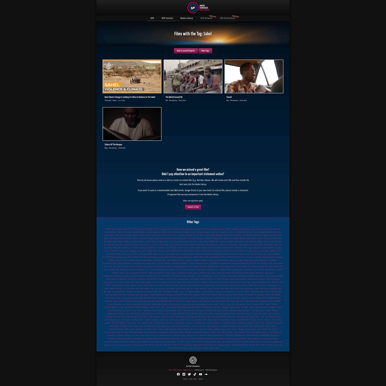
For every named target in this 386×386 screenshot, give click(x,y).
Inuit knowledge (271, 285)
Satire (279, 317)
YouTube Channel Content (179, 348)
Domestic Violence (132, 257)
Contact (107, 251)
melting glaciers (160, 295)
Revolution (130, 317)
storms (239, 326)
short (262, 320)
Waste (253, 342)
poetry (219, 307)
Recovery (161, 313)
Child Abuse (253, 241)
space (141, 326)
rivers (186, 317)
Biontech (162, 238)
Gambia (151, 273)
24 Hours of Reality (138, 229)
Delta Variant (135, 254)
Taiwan (196, 329)
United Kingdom (264, 335)
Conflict (245, 248)
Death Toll (114, 254)
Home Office (225, 279)
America (119, 232)
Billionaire (136, 238)
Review (124, 317)
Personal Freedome (110, 307)
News (144, 301)
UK (206, 335)
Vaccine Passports (266, 338)
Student (267, 326)
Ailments (228, 229)
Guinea (257, 276)
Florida (106, 270)
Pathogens (255, 304)
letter (160, 292)
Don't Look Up (143, 257)
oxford (170, 304)
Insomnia (167, 285)
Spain (153, 326)
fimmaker (227, 266)
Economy (112, 260)
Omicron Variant (137, 304)
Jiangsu (196, 288)
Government (126, 276)
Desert (163, 254)
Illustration (196, 282)
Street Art (245, 326)
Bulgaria (120, 241)
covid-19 (168, 251)
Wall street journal (227, 342)
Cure (246, 251)
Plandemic (152, 307)
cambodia (160, 241)
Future (127, 273)
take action (202, 329)
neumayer (122, 301)
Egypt (164, 260)
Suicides (132, 329)
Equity (120, 263)
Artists (247, 232)
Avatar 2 (175, 235)
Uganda (202, 335)
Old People (278, 301)
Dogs (125, 257)
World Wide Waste (254, 345)
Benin (270, 235)
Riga (136, 317)
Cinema (141, 244)
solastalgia (226, 323)
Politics (251, 307)
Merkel (185, 295)
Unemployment (229, 335)
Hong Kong (106, 282)
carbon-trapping (203, 241)
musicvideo (209, 298)
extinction (205, 263)
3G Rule (150, 229)
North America (216, 301)
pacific (189, 304)
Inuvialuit (112, 288)
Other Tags (205, 51)
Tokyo (235, 332)
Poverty (128, 310)
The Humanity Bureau (150, 332)
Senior (215, 320)
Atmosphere (128, 235)
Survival (154, 329)
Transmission (277, 332)
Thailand (264, 329)
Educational (138, 260)
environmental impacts (110, 263)
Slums (134, 323)
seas (192, 320)
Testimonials (252, 329)
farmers (105, 266)
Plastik (199, 307)
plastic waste (192, 307)
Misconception (249, 295)
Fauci (114, 266)
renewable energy (257, 313)
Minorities (241, 295)
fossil (164, 270)
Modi (272, 295)
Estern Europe (136, 263)
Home (219, 279)
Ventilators (145, 342)
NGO (162, 301)
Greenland (216, 276)
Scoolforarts (154, 320)
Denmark (149, 254)
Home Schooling (235, 279)
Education (131, 260)
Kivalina (267, 288)
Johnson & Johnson (213, 288)
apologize (207, 232)
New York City (130, 301)
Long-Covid (218, 292)
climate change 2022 (212, 244)
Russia (247, 317)
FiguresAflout (148, 266)
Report (265, 313)
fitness (276, 266)
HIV (216, 279)
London (205, 292)
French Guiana (248, 270)
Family (270, 263)
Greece (199, 276)
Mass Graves (114, 295)
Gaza (155, 273)
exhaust (153, 263)
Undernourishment (218, 335)
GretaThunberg (242, 276)
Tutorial (152, 335)
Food (117, 270)
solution (250, 323)
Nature (265, 298)
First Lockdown (252, 266)
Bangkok (212, 235)
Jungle (227, 288)
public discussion (189, 310)
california (147, 241)
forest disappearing (156, 270)
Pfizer (122, 307)
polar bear (237, 307)
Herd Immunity (195, 279)
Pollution (257, 307)
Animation (164, 232)
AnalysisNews (127, 232)
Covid (155, 251)
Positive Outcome (113, 310)
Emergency (189, 260)
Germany (195, 273)
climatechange (107, 248)
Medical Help (139, 295)
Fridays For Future (258, 270)
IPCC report (119, 288)
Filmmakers (203, 266)
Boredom (260, 238)
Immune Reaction (224, 282)
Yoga (280, 345)
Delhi (128, 254)
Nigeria (171, 301)
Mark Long (274, 292)
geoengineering (182, 273)
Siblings (279, 320)
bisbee (174, 238)
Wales (219, 342)
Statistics (194, 326)
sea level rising (173, 320)
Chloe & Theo (116, 244)
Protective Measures (170, 310)
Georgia (190, 273)
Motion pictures (127, 298)
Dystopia (206, 257)
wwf (267, 345)
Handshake (279, 276)
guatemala (250, 276)
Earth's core (241, 257)
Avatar (169, 235)
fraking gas (222, 270)
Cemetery (222, 241)
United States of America (124, 338)
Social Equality (179, 323)
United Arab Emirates (253, 335)
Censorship (229, 241)
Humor (132, 282)
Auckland (135, 235)
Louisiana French (231, 292)
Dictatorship (199, 254)
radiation (268, 310)
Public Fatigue (199, 310)
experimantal (176, 263)
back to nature (204, 235)
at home (117, 235)
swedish (166, 329)
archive (213, 232)
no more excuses (179, 301)
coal (167, 248)
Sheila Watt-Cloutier (243, 320)
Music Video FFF (190, 298)
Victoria (152, 342)
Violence (173, 342)
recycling (173, 313)
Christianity (127, 244)
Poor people (264, 307)
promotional (147, 310)
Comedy (204, 248)
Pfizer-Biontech (129, 307)
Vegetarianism (125, 342)
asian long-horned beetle (265, 232)
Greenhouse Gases (207, 276)
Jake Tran (161, 288)
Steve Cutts (201, 326)
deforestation (122, 254)
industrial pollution (118, 285)
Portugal (278, 307)
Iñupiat (106, 288)
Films (222, 266)
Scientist (147, 320)
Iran (125, 288)
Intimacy (250, 285)
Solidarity (234, 323)
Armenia (229, 232)
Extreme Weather (214, 263)
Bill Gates (129, 238)
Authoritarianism (156, 235)
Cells (217, 241)
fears (122, 266)
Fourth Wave (210, 270)
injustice (146, 285)
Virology (187, 342)
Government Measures (164, 276)
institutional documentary (195, 285)
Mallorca (262, 292)
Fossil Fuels (192, 270)
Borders (254, 238)
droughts (195, 257)
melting (152, 295)
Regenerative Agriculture (222, 313)
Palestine (209, 304)
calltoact (154, 241)
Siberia (274, 320)
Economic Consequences (269, 257)
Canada (166, 241)
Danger (267, 251)
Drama (179, 257)
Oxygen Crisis (177, 304)
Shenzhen (253, 320)
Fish (266, 266)
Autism (164, 235)
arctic (217, 232)
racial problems (255, 310)
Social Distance (169, 323)
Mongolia (277, 295)
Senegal (210, 320)
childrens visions (268, 241)
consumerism (279, 248)
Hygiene (148, 282)
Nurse (237, 301)
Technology (241, 329)
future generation (135, 273)
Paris (233, 304)
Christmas (135, 244)
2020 (125, 229)
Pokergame (225, 307)
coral (138, 251)
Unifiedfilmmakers (240, 335)
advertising (197, 229)
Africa (208, 229)
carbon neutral (193, 241)
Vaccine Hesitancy (230, 338)
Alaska (258, 229)
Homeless (243, 279)
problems (140, 310)
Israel (152, 288)
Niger (166, 301)
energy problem (238, 260)
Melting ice (169, 295)
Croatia (237, 251)
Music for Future (163, 298)
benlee (275, 235)
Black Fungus (200, 238)
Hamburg (272, 276)
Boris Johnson (268, 238)
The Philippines (173, 332)
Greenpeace (223, 276)
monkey (107, 298)
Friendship (279, 270)
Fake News (264, 263)
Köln (105, 292)
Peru (118, 307)
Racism (263, 310)
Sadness (257, 317)
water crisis (259, 342)
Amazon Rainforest (110, 232)
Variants (117, 342)
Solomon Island (242, 323)
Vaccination (200, 338)
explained (198, 263)
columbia (198, 248)
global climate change (223, 273)
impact (249, 282)
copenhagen (132, 251)
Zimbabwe (205, 348)
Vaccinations (220, 338)
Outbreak (164, 304)
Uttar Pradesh (192, 338)
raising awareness (112, 313)
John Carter (203, 288)
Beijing (255, 235)
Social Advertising (158, 323)
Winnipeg (184, 345)
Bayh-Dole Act (238, 235)
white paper (159, 345)
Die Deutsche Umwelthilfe (211, 254)
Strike (251, 326)
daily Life (256, 251)
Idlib (184, 282)
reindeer (233, 313)
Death (108, 254)
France (228, 270)
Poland (231, 307)
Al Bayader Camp (245, 229)
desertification (170, 254)
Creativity (197, 251)
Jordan (222, 288)
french (241, 270)
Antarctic (171, 232)
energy (231, 260)
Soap (150, 323)
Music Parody (173, 298)
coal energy (173, 248)
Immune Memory (213, 282)
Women (190, 345)
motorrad (135, 298)
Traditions (265, 332)
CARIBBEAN (212, 241)
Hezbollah (203, 279)
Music (155, 298)
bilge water (122, 238)
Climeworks (125, 248)
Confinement (238, 248)
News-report (151, 301)
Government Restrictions (179, 276)
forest (147, 270)
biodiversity (143, 238)
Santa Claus (272, 317)
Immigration (204, 282)
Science (128, 320)
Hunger (143, 282)
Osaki (159, 304)
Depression (156, 254)
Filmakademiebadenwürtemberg (182, 266)
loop (223, 292)
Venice (139, 342)
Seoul (219, 320)
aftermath (214, 229)
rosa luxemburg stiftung (219, 317)
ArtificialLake (240, 232)
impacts (268, 282)
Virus (203, 342)
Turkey (147, 335)
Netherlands (108, 301)
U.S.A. (157, 335)
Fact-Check (253, 263)
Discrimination (258, 254)
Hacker (267, 276)
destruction (184, 254)
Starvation (174, 326)
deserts (178, 254)
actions (170, 229)
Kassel (237, 288)
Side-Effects (107, 323)
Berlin (280, 235)
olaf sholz (271, 301)
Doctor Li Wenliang (273, 254)
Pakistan (203, 304)
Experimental (184, 263)
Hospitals (122, 282)
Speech (163, 326)
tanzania (223, 329)
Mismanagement (259, 295)
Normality (195, 301)
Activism (176, 229)
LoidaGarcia (198, 292)
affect (203, 229)
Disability (241, 254)
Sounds (262, 323)
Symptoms (186, 329)
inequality (134, 285)
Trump (137, 335)
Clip (131, 248)
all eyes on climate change (269, 229)
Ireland (132, 288)
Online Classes (147, 304)
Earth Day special (231, 257)
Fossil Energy (171, 270)
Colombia (192, 248)
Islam (137, 288)
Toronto (248, 332)
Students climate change (116, 329)
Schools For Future (114, 320)
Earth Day (222, 257)
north (200, 301)
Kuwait (109, 292)
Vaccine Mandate (242, 338)
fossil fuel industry (182, 270)
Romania (204, 317)
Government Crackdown (138, 276)
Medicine (146, 295)
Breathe (279, 238)
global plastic (260, 273)
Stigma (208, 326)
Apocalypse (199, 232)
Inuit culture (262, 285)
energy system (248, 260)
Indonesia (108, 285)
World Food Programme (224, 345)
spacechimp (147, 326)
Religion (248, 313)
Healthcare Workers (184, 279)
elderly (169, 260)
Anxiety (193, 232)
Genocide (167, 273)
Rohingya (192, 317)
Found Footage (201, 270)
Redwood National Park (184, 313)
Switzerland (173, 329)
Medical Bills (131, 295)
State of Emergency (184, 326)
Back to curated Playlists (186, 51)
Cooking (121, 251)
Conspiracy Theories (268, 248)
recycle (167, 313)
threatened (205, 332)
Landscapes (129, 292)
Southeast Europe (133, 326)
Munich (151, 298)
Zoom (216, 348)
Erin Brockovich (127, 263)
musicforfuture (200, 298)
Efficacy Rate (158, 260)
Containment (114, 251)
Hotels (128, 282)
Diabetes (192, 254)
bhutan (106, 238)
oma (124, 304)
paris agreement (241, 304)
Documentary (119, 257)
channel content (238, 241)
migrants (215, 295)
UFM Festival (167, 18)
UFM (152, 18)
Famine (275, 263)
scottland (162, 320)
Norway (223, 301)
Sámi (266, 317)
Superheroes (139, 329)
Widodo (169, 345)
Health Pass (142, 279)
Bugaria (115, 241)
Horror (116, 282)
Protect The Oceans (157, 310)
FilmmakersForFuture (213, 266)
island (141, 288)
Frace (216, 270)
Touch (253, 332)
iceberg (168, 282)
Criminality (226, 251)
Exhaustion (160, 263)
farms (110, 266)
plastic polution (182, 307)
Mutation (216, 298)
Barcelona (226, 235)
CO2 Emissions (152, 248)
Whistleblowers (149, 345)
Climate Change (200, 244)
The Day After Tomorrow (136, 332)
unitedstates (137, 338)
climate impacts (233, 244)
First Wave (261, 266)
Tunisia (142, 335)
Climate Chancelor (189, 244)
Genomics (174, 273)
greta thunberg (232, 276)
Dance (262, 251)
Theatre (181, 332)
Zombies (211, 348)
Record (156, 313)
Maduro (247, 292)
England (256, 260)
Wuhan (263, 345)
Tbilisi (228, 329)
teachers (234, 329)
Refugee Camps (203, 313)
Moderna (267, 295)
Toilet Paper (229, 332)
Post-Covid (122, 310)
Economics (280, 257)
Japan (188, 288)
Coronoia (143, 251)
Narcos (248, 298)
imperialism (275, 282)
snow (138, 323)
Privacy (134, 310)
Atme (122, 235)
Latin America (148, 292)
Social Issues (189, 323)
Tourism (258, 332)
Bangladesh (219, 235)
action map (164, 229)
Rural (234, 317)
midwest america (206, 295)
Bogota (226, 238)
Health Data (123, 279)
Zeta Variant (197, 348)
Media (124, 295)
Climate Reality (268, 244)
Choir (122, 244)
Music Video (181, 298)
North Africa (207, 301)
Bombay (249, 238)
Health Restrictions (152, 279)
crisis (232, 251)
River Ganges (180, 317)
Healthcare (162, 279)
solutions (256, 323)
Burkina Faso (128, 241)
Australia (142, 235)
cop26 (126, 251)
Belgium (266, 235)
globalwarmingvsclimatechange (112, 276)
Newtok (158, 301)
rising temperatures (154, 317)
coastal (179, 248)
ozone (184, 304)
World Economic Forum (210, 345)
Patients (261, 304)
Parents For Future (225, 304)
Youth (169, 348)
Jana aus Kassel (170, 288)
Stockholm (224, 326)
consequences (257, 248)
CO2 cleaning (143, 248)
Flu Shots (112, 270)
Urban (182, 338)
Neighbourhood (272, 298)
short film (268, 320)
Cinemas (147, 244)
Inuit (255, 285)
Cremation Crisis (217, 251)
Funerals (122, 273)
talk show (210, 329)
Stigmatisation (215, 326)
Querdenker (246, 310)
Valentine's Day (108, 342)
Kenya (242, 288)
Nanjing (243, 298)
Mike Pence (228, 295)
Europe (148, 263)
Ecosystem (119, 260)
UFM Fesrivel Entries (179, 335)
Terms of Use (193, 379)
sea (167, 320)
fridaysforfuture (270, 270)
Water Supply (278, 342)
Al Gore (253, 229)
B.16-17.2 (196, 235)
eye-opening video (225, 263)
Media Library (187, 18)
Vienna (157, 342)
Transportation (111, 335)
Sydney (180, 329)
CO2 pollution (161, 248)
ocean (242, 301)
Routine (229, 317)
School (106, 320)
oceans (257, 301)
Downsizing (173, 257)
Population (272, 307)
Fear (118, 266)
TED (246, 329)
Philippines (138, 307)
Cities (156, 244)
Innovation (153, 285)
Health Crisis (115, 279)
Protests (180, 310)
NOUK (228, 301)
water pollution (268, 342)
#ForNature (120, 229)
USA (186, 338)
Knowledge (273, 288)
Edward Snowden (148, 260)
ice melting (162, 282)
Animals (143, 232)
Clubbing (135, 248)
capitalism (180, 241)
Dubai (201, 257)
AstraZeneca (277, 232)
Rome (209, 317)
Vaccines (275, 338)
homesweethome (252, 279)
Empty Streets (213, 260)
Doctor (265, 254)
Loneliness (211, 292)
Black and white (182, 238)
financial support (236, 266)
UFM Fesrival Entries (166, 335)
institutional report (210, 285)
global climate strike (237, 273)
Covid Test (161, 251)
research (276, 313)
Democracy (143, 254)
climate (171, 244)
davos (279, 251)
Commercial (210, 248)
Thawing (274, 329)
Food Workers (140, 270)
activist (182, 229)
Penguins (267, 304)
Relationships (241, 313)
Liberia (182, 292)
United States (112, 338)
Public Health (208, 310)
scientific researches (137, 320)
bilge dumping (113, 238)
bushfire (135, 241)
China (280, 241)
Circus (152, 244)
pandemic (216, 304)
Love (238, 292)
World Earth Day (198, 345)
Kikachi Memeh (249, 288)
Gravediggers (192, 276)
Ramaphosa (122, 313)
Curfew (251, 251)
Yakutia (271, 345)
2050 (130, 229)
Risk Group (164, 317)
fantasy (280, 263)
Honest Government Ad (273, 279)
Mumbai (146, 298)
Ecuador (125, 260)
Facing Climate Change (238, 263)
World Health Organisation (240, 345)
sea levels (182, 320)
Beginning (249, 235)
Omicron (128, 304)
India (281, 282)
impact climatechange (258, 282)
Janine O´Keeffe (180, 288)
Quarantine (233, 310)
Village (168, 342)
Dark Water (273, 251)
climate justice (243, 244)
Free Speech (234, 270)
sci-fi (123, 320)
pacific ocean (195, 304)
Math (120, 295)
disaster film (249, 254)
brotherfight (108, 241)
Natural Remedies (257, 298)
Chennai (246, 241)
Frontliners (115, 273)
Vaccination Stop (210, 338)
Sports (168, 326)
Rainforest (275, 310)
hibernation (210, 279)
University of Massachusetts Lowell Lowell (166, 338)
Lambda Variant (120, 292)
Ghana (209, 273)
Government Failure (151, 276)
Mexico (190, 295)
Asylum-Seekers (109, 235)
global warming (269, 273)
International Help (235, 285)
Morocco (119, 298)
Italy (156, 288)
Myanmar (229, 298)
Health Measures (133, 279)
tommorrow (241, 332)
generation (161, 273)
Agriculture (221, 229)
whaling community (138, 345)
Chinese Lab (107, 244)
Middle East (196, 295)
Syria (191, 329)
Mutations (223, 298)
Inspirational (175, 285)
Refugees (211, 313)
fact (247, 263)
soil (221, 323)
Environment (263, 260)
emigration (196, 260)
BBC (244, 235)
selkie (205, 320)
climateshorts (117, 248)
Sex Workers (226, 320)
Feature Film (128, 266)
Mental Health (178, 295)
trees (132, 335)
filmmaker (196, 266)
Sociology (216, 323)
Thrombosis (213, 332)
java (192, 288)
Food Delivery (124, 270)
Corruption (150, 251)
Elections (175, 260)
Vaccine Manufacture (254, 338)
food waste (132, 270)
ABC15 (158, 229)
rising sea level (142, 317)
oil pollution (263, 301)
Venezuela (133, 342)
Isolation (146, 288)
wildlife (175, 345)
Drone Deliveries (187, 257)
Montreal (113, 298)
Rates (128, 313)
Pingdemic (145, 307)
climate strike (278, 244)
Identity (179, 282)
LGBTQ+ (177, 292)
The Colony (125, 332)
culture (242, 251)
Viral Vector (180, 342)
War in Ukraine (245, 342)
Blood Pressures (218, 238)
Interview (244, 285)
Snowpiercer (144, 323)
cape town (172, 241)
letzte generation (168, 292)
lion (186, 292)
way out (113, 345)
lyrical (242, 292)
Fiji (154, 266)
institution (183, 285)
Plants (158, 307)
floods (281, 266)
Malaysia (253, 292)
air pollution (235, 229)
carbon (186, 241)
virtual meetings (196, 342)
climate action (179, 244)
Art (234, 232)
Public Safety (217, 310)
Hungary (137, 282)
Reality (144, 313)
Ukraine (210, 335)
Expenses (168, 263)
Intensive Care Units (223, 285)
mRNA (141, 298)
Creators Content (206, 251)
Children (260, 241)
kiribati (257, 288)
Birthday (168, 238)
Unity (143, 338)
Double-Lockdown (164, 257)
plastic (163, 307)
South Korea (123, 326)
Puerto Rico (225, 310)
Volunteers (213, 342)
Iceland (173, 282)
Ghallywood (202, 273)
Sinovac (129, 323)
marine (268, 292)
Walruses (237, 342)
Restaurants (109, 317)
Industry (127, 285)
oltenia (110, 304)
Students (273, 326)
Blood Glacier (208, 238)
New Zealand (138, 301)
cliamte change (163, 244)
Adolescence (189, 229)
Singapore (123, 323)
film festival (159, 266)
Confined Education (228, 248)
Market (280, 292)
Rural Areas (240, 317)
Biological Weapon (153, 238)
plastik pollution (207, 307)
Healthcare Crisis (172, 279)
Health (108, 279)
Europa (144, 263)
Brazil (274, 238)
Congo (250, 248)
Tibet (219, 332)
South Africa (269, 323)
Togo (223, 332)
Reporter (270, 313)
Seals (188, 320)
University (149, 338)
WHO (165, 345)
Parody (249, 304)
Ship (258, 320)
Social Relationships (200, 323)
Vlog (207, 342)
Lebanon (155, 292)
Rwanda (252, 317)
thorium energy (196, 332)
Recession (150, 313)
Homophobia (261, 279)
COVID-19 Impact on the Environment (183, 251)
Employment (204, 260)
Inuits (279, 285)
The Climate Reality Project (113, 332)
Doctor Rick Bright (108, 257)
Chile (276, 241)
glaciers (214, 273)
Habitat (262, 276)
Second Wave (198, 320)
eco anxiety (249, 257)
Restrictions (117, 317)
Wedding (129, 345)
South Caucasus (114, 326)
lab (113, 292)
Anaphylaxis (136, 232)
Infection (140, 285)
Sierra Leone (115, 323)
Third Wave (188, 332)
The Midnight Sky (163, 332)
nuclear (233, 301)
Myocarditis (236, 298)
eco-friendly (257, 257)
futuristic (145, 273)
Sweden (160, 329)
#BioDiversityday (110, 229)
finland (245, 266)
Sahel (262, 317)
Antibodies (186, 232)
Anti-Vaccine (178, 232)
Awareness (182, 235)
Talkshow (217, 329)
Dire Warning (234, 254)
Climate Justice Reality (256, 244)
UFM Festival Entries (193, 335)
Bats (231, 235)
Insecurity (161, 285)
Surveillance (147, 329)
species (158, 326)
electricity (182, 260)
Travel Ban (120, 335)
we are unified (121, 345)
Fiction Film (139, 266)
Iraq (128, 288)
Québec (240, 310)
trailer (271, 332)
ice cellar (155, 282)
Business (141, 241)
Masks (107, 295)
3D (146, 229)
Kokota (280, 288)
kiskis (262, 288)
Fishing (271, 266)
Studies (126, 329)
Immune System (235, 282)
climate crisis (223, 244)
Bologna (236, 238)
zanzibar (190, 348)
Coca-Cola (185, 248)
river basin (172, 317)
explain (191, 263)
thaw (269, 329)
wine (179, 345)
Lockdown (191, 292)
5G (154, 229)
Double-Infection (153, 257)
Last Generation (138, 292)
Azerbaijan (189, 235)
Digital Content (224, 254)
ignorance (189, 282)
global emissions (250, 273)
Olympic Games (117, 304)
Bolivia (231, 238)
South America (278, 323)
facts (258, 263)
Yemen (276, 345)
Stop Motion (232, 326)
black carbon (191, 238)
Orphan (154, 304)
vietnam (162, 342)
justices (232, 288)
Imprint (201, 379)
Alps (279, 229)
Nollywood (188, 301)
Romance (198, 317)
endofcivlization (223, 260)
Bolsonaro (243, 238)
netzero (115, 301)
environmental (272, 260)
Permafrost (274, 304)
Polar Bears (244, 307)
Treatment (127, 335)
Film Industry (168, 266)
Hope (111, 282)
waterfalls (107, 345)
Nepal (279, 298)
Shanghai (233, 320)
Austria (148, 235)
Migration (221, 295)
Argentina (223, 232)
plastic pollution (171, 307)
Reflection (195, 313)
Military (235, 295)
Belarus (260, 235)
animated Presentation (153, 232)
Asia (255, 232)
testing (259, 329)
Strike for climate (259, 326)
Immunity (243, 282)
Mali (258, 292)
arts (251, 232)
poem (214, 307)
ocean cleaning (249, 301)
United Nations (275, 335)
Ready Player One (136, 313)
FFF (134, 266)
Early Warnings (214, 257)
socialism (209, 323)
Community (218, 248)
